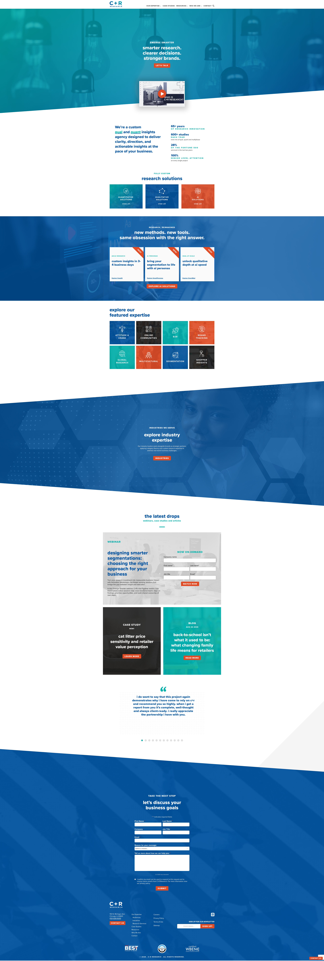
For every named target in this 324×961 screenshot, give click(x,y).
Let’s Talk (162, 65)
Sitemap (157, 925)
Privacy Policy (159, 918)
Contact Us (117, 923)
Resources (135, 929)
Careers (156, 914)
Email (137, 837)
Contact (208, 6)
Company (139, 829)
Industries (162, 458)
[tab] (142, 740)
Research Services (139, 923)
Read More (192, 657)
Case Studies (169, 6)
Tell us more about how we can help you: (153, 853)
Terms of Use (158, 922)
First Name (140, 821)
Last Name (168, 821)
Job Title (167, 829)
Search (213, 6)
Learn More (132, 656)
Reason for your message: (146, 845)
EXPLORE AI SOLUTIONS (162, 286)
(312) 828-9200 (115, 918)
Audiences (136, 917)
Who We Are (136, 932)
